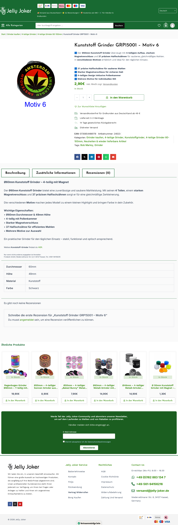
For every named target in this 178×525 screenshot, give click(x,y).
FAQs (70, 482)
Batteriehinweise (76, 471)
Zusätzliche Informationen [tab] (55, 173)
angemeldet (27, 319)
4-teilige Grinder (29, 34)
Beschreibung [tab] (15, 173)
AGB (103, 471)
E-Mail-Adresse (69, 432)
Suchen (119, 25)
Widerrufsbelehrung (111, 492)
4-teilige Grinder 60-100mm (50, 34)
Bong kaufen (74, 497)
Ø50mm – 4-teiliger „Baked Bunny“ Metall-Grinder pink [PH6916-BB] (74, 389)
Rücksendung (75, 487)
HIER (40, 247)
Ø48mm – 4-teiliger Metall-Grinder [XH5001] (133, 388)
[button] (90, 106)
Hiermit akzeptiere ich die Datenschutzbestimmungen (88, 442)
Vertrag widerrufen (78, 492)
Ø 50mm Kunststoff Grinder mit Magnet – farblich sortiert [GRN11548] (162, 389)
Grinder (98, 145)
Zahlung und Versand (112, 497)
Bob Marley (86, 145)
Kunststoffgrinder (135, 137)
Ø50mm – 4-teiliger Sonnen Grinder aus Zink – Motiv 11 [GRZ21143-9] (45, 389)
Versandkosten (110, 84)
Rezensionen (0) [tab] (98, 173)
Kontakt (72, 476)
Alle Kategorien (14, 25)
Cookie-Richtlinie (110, 476)
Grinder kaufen (13, 34)
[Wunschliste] (159, 25)
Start (3, 34)
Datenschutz (107, 487)
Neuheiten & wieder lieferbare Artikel (105, 141)
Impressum (106, 482)
